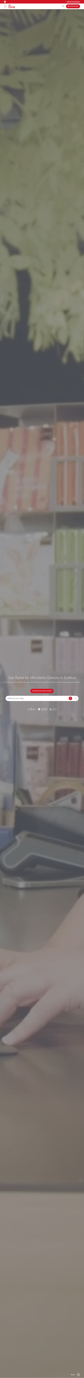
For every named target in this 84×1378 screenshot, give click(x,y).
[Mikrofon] (70, 698)
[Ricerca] (63, 6)
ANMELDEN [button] (73, 6)
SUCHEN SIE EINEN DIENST (42, 691)
